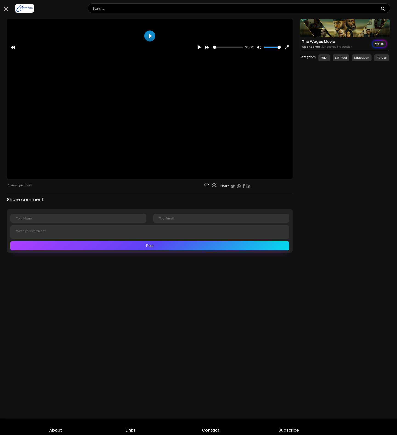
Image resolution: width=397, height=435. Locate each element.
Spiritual (341, 57)
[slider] (228, 47)
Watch (379, 44)
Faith (324, 57)
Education (361, 57)
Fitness (382, 57)
